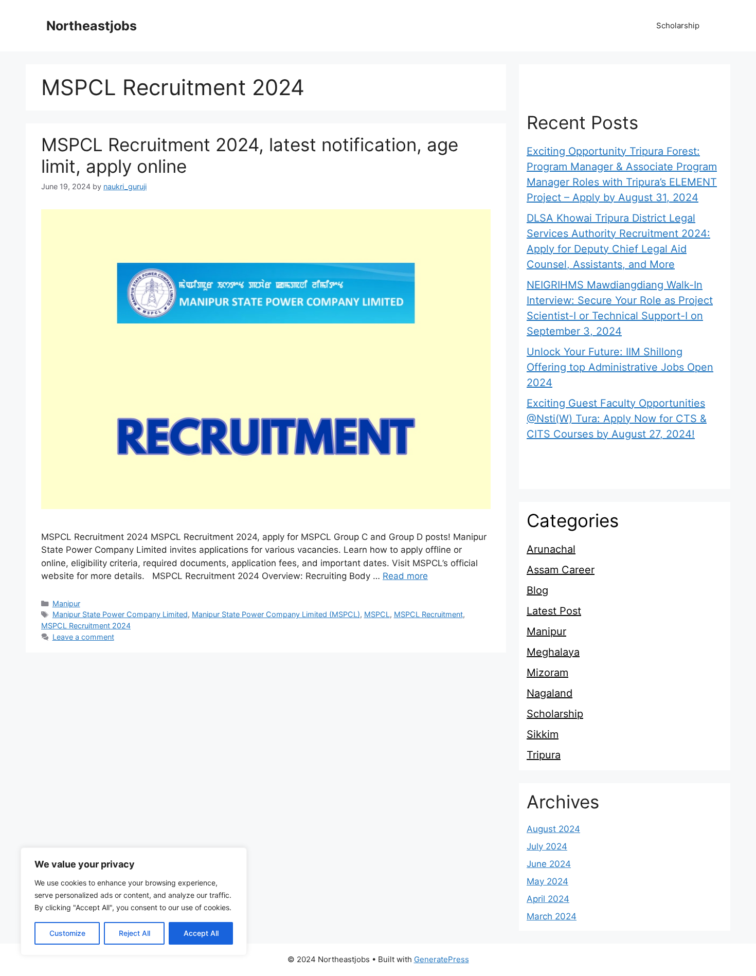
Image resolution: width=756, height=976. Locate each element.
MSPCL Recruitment (428, 614)
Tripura (544, 755)
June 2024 (549, 864)
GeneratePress (441, 959)
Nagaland (549, 693)
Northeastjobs (91, 25)
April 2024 (548, 899)
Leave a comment (83, 636)
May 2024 (547, 881)
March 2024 (552, 916)
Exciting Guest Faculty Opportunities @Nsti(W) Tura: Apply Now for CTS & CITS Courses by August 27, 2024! (617, 418)
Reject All (134, 933)
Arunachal (551, 549)
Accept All (201, 933)
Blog (537, 590)
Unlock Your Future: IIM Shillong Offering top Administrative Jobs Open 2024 (620, 367)
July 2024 (547, 846)
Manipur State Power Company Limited (120, 614)
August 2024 (553, 829)
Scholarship (677, 25)
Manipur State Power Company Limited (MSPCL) (276, 614)
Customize (67, 933)
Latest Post (554, 611)
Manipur (66, 603)
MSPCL (377, 614)
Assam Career (561, 570)
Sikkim (543, 734)
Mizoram (547, 672)
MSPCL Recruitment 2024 (86, 625)
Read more (405, 576)
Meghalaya (553, 652)
